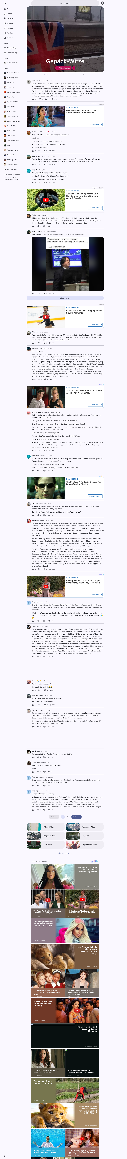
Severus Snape (37, 231)
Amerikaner (35, 520)
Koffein (34, 762)
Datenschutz (7, 177)
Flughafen (35, 170)
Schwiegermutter (37, 412)
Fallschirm (35, 81)
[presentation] (29, 157)
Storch (34, 751)
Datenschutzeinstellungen (11, 179)
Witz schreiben (64, 68)
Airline (34, 681)
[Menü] (5, 3)
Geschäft (35, 348)
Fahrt (33, 332)
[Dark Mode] (5, 1156)
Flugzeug (35, 602)
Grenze (34, 503)
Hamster (34, 710)
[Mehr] (73, 68)
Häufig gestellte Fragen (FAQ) (12, 174)
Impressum (15, 177)
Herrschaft (35, 455)
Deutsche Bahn (37, 132)
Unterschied (36, 156)
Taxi (33, 215)
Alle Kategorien (63, 853)
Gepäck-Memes (64, 298)
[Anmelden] (102, 3)
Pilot (33, 626)
